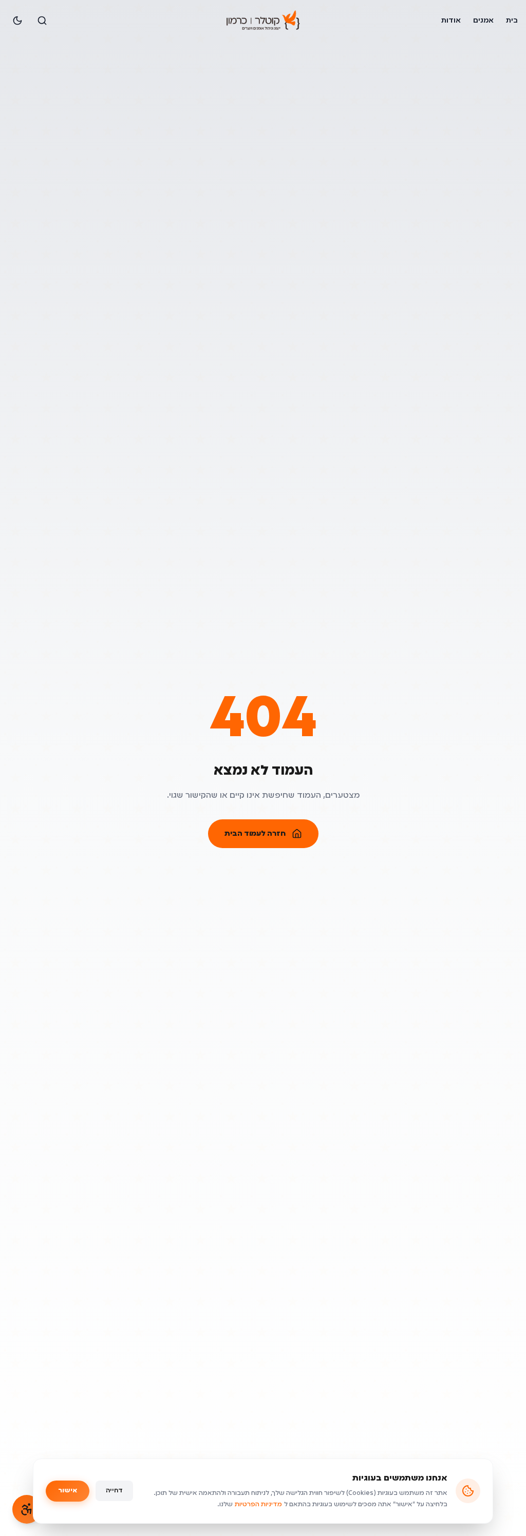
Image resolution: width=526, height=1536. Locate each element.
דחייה (114, 1490)
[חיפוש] (42, 20)
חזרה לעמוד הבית (255, 834)
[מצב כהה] (17, 20)
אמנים (483, 20)
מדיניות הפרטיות (258, 1504)
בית (512, 20)
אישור (67, 1490)
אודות (451, 20)
